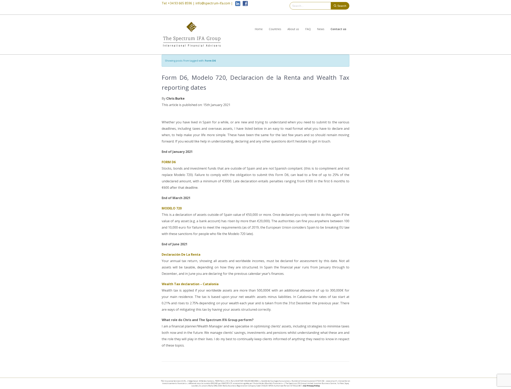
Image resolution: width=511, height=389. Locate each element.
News (320, 29)
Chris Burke (175, 98)
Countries (275, 29)
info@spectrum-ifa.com (212, 3)
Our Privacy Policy (311, 385)
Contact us (338, 29)
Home (259, 29)
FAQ (308, 29)
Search (341, 5)
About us (293, 29)
